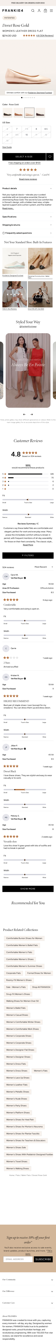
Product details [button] (9, 188)
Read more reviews (28, 179)
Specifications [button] (9, 216)
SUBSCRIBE (43, 1259)
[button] (33, 10)
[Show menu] (51, 10)
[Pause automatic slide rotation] (53, 3)
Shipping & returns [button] (11, 225)
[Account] (39, 10)
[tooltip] (37, 524)
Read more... (8, 208)
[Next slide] (31, 414)
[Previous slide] (24, 414)
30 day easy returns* (28, 163)
